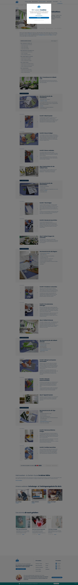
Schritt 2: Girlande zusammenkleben (26, 66)
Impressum (40, 583)
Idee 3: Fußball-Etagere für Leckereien (27, 56)
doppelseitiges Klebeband (44, 421)
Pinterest (58, 566)
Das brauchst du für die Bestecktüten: (27, 51)
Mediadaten (47, 569)
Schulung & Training (39, 563)
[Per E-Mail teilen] (59, 28)
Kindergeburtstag (42, 34)
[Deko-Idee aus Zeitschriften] (23, 522)
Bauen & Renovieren (39, 565)
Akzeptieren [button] (39, 17)
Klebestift (41, 105)
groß (49, 253)
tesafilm (46, 190)
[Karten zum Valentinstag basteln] (39, 522)
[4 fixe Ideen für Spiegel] (55, 522)
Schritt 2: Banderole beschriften (26, 54)
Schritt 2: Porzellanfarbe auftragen (26, 60)
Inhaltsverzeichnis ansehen (38, 40)
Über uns (47, 563)
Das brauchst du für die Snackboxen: (26, 44)
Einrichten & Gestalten (39, 567)
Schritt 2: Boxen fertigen (24, 47)
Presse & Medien (38, 571)
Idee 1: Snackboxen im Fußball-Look (26, 43)
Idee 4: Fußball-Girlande (24, 62)
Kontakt (47, 565)
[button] (20, 114)
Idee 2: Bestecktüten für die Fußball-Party (27, 50)
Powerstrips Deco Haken (44, 350)
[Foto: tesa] (26, 19)
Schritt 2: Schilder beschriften (25, 72)
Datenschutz (35, 583)
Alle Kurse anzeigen (19, 480)
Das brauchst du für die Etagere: (26, 57)
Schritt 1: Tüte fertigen (24, 53)
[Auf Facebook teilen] (57, 28)
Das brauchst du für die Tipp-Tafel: (26, 69)
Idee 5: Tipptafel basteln (24, 68)
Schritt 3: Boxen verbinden (25, 48)
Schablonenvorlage (43, 344)
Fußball (29, 33)
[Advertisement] (39, 545)
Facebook (58, 563)
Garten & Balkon (38, 569)
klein (45, 253)
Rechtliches (44, 583)
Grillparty (50, 34)
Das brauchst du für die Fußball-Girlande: (27, 63)
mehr (23, 534)
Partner (47, 567)
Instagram (59, 568)
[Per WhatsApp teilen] (60, 28)
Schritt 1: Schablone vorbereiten (26, 59)
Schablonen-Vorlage (43, 100)
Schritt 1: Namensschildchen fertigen (26, 70)
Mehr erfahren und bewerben (57, 577)
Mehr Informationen (39, 15)
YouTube (58, 565)
